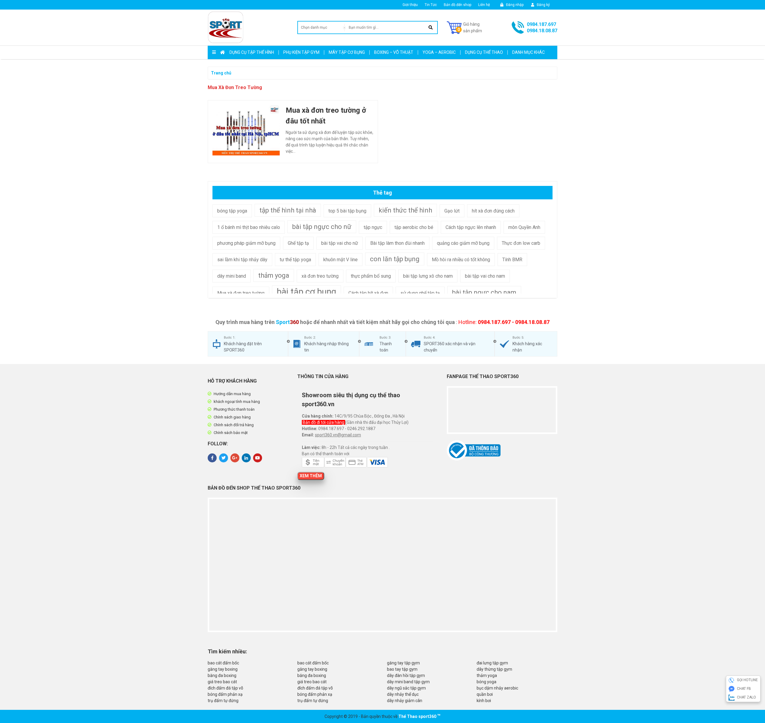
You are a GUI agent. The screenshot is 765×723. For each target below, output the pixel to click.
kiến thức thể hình (405, 210)
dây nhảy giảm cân (404, 700)
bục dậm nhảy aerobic (497, 688)
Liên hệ (484, 5)
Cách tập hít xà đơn (368, 293)
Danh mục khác (528, 52)
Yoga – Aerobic (439, 52)
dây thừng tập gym (494, 669)
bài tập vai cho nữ (339, 243)
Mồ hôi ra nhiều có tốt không (461, 259)
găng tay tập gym (403, 663)
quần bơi (485, 694)
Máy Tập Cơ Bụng (347, 52)
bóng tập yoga (232, 211)
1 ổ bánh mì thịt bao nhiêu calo (248, 227)
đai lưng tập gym (492, 663)
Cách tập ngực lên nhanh (471, 227)
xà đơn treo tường (320, 276)
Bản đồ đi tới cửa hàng (324, 422)
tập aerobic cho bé (413, 227)
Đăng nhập (514, 5)
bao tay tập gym (402, 669)
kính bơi (484, 700)
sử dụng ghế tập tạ (420, 293)
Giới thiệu (410, 5)
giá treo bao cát (222, 681)
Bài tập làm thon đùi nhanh (397, 243)
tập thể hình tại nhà (287, 210)
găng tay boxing (223, 669)
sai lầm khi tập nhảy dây (242, 259)
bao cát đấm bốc (223, 663)
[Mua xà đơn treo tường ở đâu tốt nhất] (246, 129)
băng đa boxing (222, 675)
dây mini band (231, 276)
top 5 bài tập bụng (347, 211)
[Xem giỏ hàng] (464, 27)
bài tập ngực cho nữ (321, 226)
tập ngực (373, 227)
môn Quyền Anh (524, 227)
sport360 (427, 716)
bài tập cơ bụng (306, 292)
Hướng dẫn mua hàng (232, 394)
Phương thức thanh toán (234, 409)
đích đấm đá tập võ (225, 688)
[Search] (430, 27)
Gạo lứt (452, 211)
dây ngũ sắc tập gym (406, 688)
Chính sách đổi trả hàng (234, 425)
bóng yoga (486, 681)
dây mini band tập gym (408, 681)
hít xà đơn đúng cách (493, 211)
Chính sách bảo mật (231, 432)
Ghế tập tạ (298, 243)
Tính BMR (512, 259)
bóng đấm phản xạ (225, 694)
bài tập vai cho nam (485, 276)
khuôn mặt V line (340, 259)
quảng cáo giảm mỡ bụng (463, 243)
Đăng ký (543, 5)
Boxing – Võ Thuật (393, 52)
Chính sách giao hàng (232, 417)
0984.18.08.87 (542, 30)
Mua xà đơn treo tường (240, 293)
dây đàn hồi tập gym (406, 675)
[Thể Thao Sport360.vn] (226, 27)
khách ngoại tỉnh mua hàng (237, 401)
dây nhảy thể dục (403, 694)
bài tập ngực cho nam (484, 292)
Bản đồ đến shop (457, 5)
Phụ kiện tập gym (301, 52)
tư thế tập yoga (295, 259)
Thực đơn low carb (521, 243)
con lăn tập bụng (395, 259)
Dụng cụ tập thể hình (252, 52)
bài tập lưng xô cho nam (428, 276)
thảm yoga (273, 275)
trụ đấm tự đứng (223, 700)
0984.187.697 (541, 24)
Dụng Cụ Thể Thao (484, 52)
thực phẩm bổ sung (371, 276)
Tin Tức (431, 5)
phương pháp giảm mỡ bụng (246, 243)
